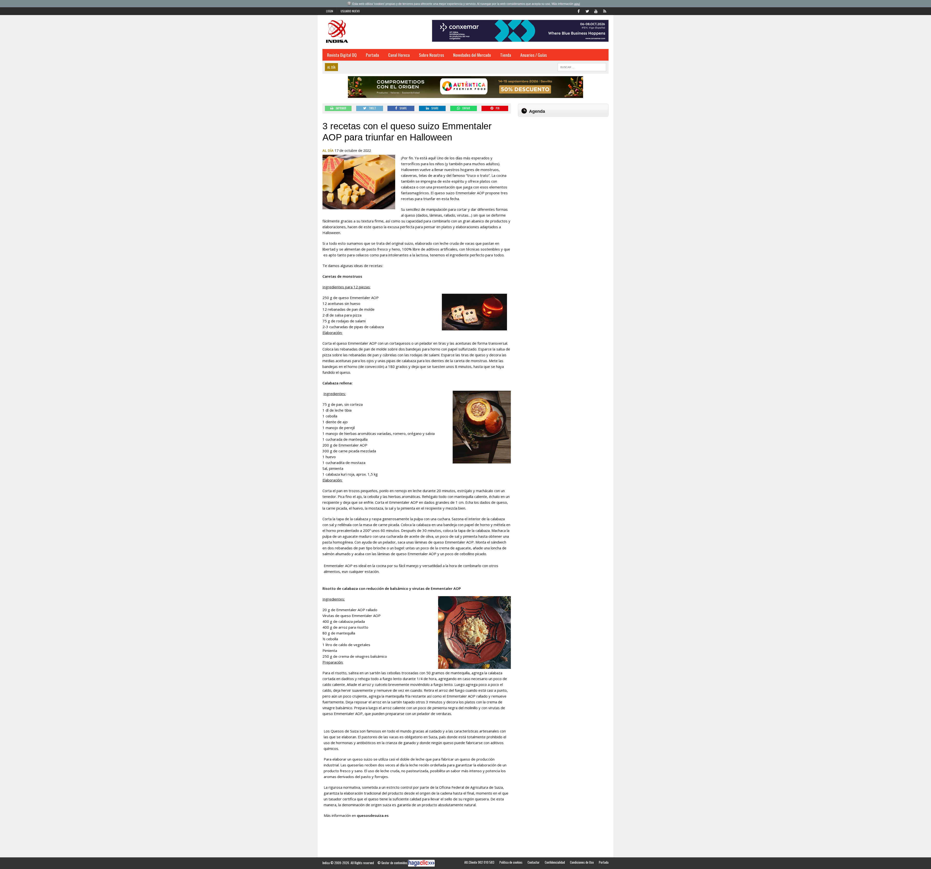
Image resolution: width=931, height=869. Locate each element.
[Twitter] (587, 11)
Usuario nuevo (350, 11)
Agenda (537, 111)
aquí (577, 4)
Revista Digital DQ (342, 55)
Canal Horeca (399, 55)
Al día (328, 150)
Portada (372, 55)
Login (329, 11)
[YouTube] (596, 11)
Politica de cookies (510, 862)
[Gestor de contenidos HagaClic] (421, 863)
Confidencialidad (555, 862)
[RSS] (605, 11)
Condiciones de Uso (582, 862)
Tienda (505, 55)
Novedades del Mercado (472, 55)
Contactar (534, 862)
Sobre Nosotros (431, 55)
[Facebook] (578, 11)
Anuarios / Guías (533, 55)
